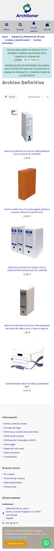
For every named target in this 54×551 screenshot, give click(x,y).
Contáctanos (10, 456)
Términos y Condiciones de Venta (21, 431)
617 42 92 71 (12, 523)
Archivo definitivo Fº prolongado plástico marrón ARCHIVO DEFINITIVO (27, 210)
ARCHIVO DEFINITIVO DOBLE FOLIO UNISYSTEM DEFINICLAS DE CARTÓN (27, 269)
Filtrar (11, 97)
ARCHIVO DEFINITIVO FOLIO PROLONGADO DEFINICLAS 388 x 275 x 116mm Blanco (27, 327)
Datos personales (13, 482)
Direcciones (10, 486)
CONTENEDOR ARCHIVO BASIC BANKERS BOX (27, 385)
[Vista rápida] (27, 147)
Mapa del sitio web (14, 448)
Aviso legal (9, 444)
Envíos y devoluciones (15, 423)
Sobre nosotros (12, 452)
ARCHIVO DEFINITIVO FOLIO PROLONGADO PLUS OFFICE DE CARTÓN (27, 152)
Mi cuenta (9, 474)
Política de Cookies (14, 436)
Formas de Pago (12, 427)
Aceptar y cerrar (15, 543)
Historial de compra (14, 478)
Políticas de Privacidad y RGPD (20, 440)
